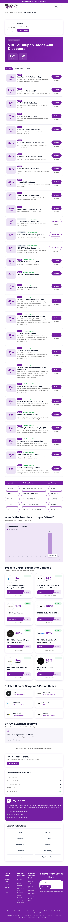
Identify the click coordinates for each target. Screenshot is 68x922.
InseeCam (20, 838)
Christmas (31, 896)
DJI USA (48, 838)
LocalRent (7, 879)
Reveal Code (55, 221)
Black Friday (31, 893)
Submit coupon (13, 763)
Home (6, 12)
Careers (36, 912)
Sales (28, 68)
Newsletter (20, 900)
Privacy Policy (25, 911)
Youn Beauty (20, 857)
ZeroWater (20, 851)
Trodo (6, 890)
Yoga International (48, 857)
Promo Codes (19, 68)
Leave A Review (23, 30)
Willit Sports (8, 887)
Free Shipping (21, 888)
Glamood (7, 884)
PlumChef (48, 832)
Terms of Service (28, 912)
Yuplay (6, 892)
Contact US (17, 911)
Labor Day (31, 890)
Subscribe (45, 887)
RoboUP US (20, 844)
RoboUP (48, 844)
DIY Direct (7, 882)
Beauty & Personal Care (16, 12)
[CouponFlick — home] (11, 6)
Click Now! (43, 1)
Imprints (42, 912)
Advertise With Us (55, 911)
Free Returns (20, 902)
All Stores (46, 911)
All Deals (8, 68)
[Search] (56, 6)
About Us (9, 911)
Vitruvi (20, 24)
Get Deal (56, 76)
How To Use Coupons (36, 911)
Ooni (20, 832)
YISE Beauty (48, 851)
